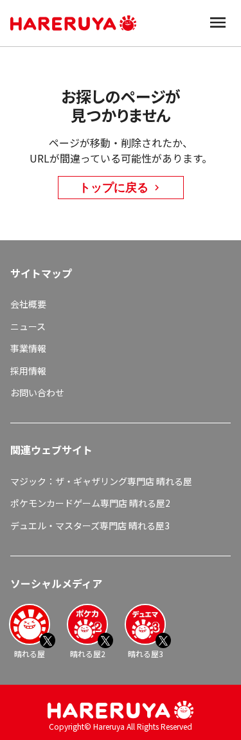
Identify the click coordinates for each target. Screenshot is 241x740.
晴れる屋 (29, 653)
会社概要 (28, 303)
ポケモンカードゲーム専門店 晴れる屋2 (90, 503)
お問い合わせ (37, 392)
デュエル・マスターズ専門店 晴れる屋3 (90, 525)
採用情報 (28, 370)
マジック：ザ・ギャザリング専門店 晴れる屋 (101, 481)
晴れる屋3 (145, 653)
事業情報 (28, 348)
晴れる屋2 (87, 653)
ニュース (28, 326)
